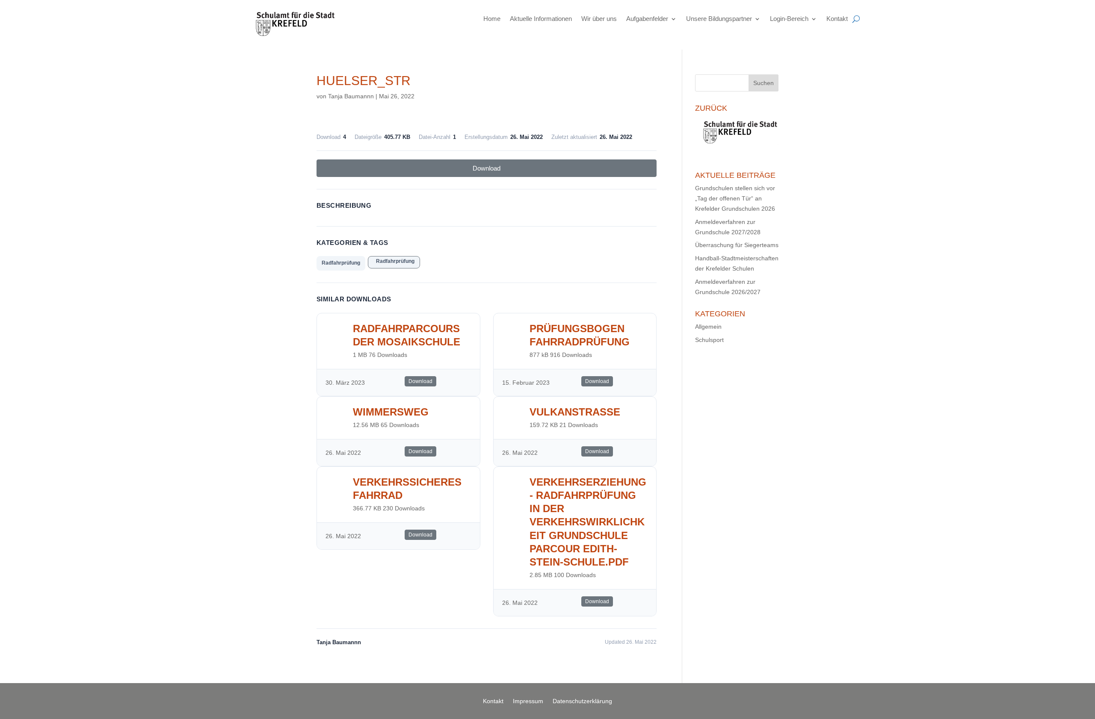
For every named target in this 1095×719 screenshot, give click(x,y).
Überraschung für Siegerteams (736, 245)
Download (486, 168)
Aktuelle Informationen (541, 18)
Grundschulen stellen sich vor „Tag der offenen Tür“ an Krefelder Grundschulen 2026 (735, 198)
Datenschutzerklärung (582, 701)
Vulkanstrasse (575, 412)
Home (491, 18)
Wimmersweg (391, 412)
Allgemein (708, 326)
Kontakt (837, 18)
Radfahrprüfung (341, 263)
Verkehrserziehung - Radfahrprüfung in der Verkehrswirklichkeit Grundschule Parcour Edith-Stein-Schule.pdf (588, 522)
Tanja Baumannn (351, 96)
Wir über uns (599, 18)
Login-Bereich (789, 18)
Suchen (763, 83)
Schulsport (709, 339)
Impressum (528, 701)
